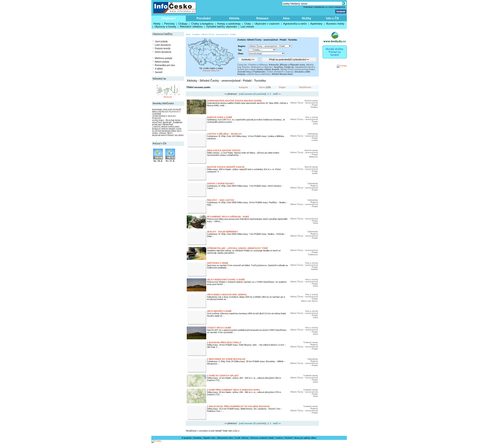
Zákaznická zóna (225, 438)
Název (262, 87)
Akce (286, 18)
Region (282, 87)
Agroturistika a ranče (295, 23)
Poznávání (203, 18)
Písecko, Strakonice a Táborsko (257, 67)
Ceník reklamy (242, 438)
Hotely (156, 23)
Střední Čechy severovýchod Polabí (297, 69)
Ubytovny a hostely (165, 26)
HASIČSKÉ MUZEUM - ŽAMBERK (167, 122)
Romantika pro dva (165, 65)
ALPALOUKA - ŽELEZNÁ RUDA (166, 120)
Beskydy (168, 97)
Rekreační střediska (191, 26)
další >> (277, 94)
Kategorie (243, 87)
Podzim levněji (162, 48)
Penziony (169, 23)
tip (238, 431)
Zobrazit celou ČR (211, 70)
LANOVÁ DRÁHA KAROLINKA (166, 127)
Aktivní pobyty (162, 61)
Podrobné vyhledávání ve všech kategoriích (324, 7)
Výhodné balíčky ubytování (221, 26)
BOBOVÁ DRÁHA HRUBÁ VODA (166, 129)
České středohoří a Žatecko (280, 72)
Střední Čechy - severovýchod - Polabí (218, 34)
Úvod (188, 34)
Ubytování (168, 18)
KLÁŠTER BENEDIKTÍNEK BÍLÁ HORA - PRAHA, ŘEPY (166, 132)
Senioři (158, 72)
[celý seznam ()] (252, 94)
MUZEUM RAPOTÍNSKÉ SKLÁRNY (168, 135)
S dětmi (159, 68)
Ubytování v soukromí (267, 23)
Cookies (279, 438)
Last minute (247, 26)
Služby (306, 18)
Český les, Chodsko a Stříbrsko (252, 65)
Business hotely (335, 23)
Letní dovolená (163, 45)
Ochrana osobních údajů (262, 438)
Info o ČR (332, 18)
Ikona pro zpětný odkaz (305, 438)
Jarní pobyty (161, 41)
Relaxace (262, 18)
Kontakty (197, 438)
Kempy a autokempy (229, 23)
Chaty (247, 23)
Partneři (289, 438)
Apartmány (316, 23)
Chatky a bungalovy (202, 23)
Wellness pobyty (163, 58)
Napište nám (209, 438)
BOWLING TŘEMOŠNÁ (162, 125)
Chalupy (183, 23)
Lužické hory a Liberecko (258, 74)
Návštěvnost (305, 87)
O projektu (187, 438)
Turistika (196, 34)
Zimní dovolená (163, 52)
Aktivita (234, 18)
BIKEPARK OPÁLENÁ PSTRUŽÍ (166, 110)
